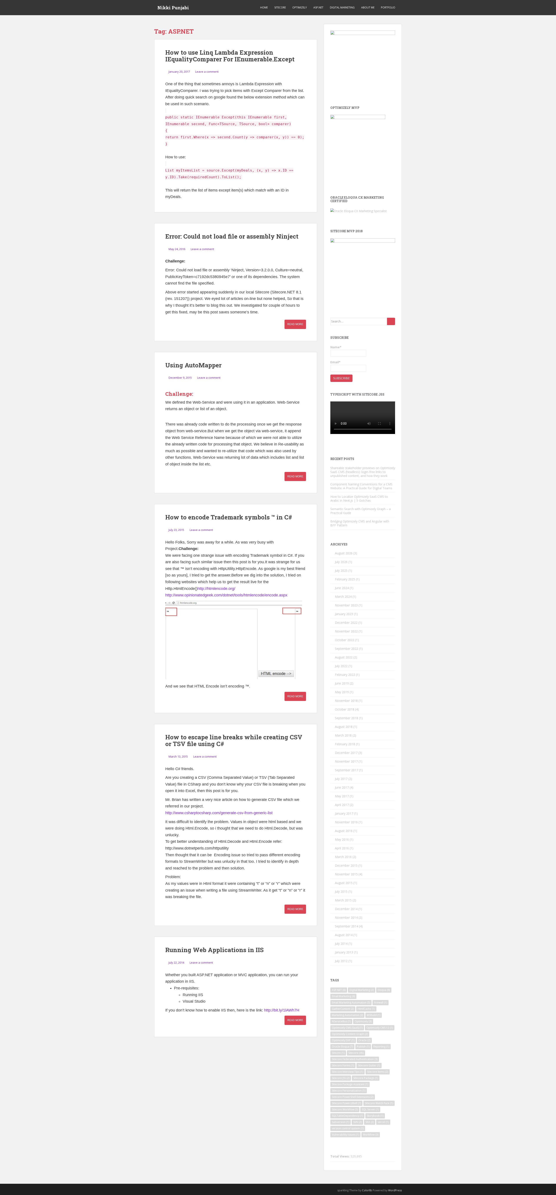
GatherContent (343, 1009)
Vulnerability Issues (345, 1134)
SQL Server (370, 1109)
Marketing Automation (347, 1015)
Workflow (370, 1134)
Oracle (364, 1040)
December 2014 (346, 909)
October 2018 (344, 709)
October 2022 (344, 640)
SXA (370, 1122)
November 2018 (346, 701)
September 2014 (346, 926)
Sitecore (280, 7)
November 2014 (346, 917)
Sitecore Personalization (348, 1090)
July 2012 (341, 961)
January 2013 (344, 952)
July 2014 (341, 943)
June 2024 (342, 588)
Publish (363, 1046)
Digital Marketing (342, 7)
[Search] (391, 321)
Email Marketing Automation (351, 1002)
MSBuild (373, 1015)
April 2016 (342, 848)
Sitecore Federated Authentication (354, 1059)
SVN (357, 1122)
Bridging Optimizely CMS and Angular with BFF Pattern (359, 523)
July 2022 (341, 666)
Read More (295, 324)
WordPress (395, 1190)
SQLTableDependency (347, 1116)
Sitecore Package (365, 1078)
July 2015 (341, 891)
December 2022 (346, 622)
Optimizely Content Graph (350, 1034)
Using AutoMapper (193, 365)
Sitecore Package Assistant (350, 1084)
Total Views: (340, 1156)
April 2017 (342, 805)
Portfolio (388, 7)
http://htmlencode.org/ (216, 588)
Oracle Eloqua (342, 1046)
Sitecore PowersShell (346, 1103)
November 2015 (346, 874)
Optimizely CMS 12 (379, 1028)
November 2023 (346, 605)
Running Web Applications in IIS (214, 950)
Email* (335, 362)
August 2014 (343, 935)
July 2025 (341, 570)
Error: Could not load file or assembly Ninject (231, 236)
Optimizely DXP (343, 1040)
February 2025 (345, 579)
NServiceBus (341, 1021)
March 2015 (343, 900)
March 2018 (343, 735)
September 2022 (346, 649)
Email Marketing (343, 996)
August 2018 (343, 727)
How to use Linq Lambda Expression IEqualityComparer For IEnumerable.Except (230, 55)
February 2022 (345, 675)
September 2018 (346, 718)
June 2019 (342, 683)
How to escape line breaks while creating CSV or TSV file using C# (233, 740)
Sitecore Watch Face (379, 1103)
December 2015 (346, 865)
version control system (348, 1128)
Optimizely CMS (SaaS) (347, 1028)
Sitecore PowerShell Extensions (352, 1097)
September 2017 (346, 770)
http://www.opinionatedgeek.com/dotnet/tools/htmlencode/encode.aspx (226, 595)
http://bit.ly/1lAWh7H (281, 1010)
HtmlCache (366, 1009)
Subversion (340, 1122)
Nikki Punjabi (173, 7)
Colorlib (367, 1190)
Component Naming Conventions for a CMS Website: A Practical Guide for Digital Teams (361, 486)
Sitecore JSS (340, 1078)
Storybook (375, 1116)
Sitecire (338, 1053)
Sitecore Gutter (369, 1065)
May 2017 (342, 796)
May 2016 (342, 839)
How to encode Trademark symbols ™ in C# (228, 517)
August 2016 (343, 831)
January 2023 (344, 614)
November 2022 (346, 631)
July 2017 (341, 779)
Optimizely (299, 7)
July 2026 (341, 562)
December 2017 (346, 753)
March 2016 (343, 857)
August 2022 (343, 657)
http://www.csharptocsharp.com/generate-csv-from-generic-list (219, 813)
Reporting (381, 1046)
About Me (367, 7)
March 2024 (343, 596)
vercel (383, 1122)
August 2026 (343, 553)
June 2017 (342, 787)
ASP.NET (318, 7)
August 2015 (343, 883)
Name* (335, 347)
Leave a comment (206, 72)
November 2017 (346, 761)
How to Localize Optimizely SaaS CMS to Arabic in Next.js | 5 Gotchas (359, 498)
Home (264, 7)
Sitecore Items (377, 1072)
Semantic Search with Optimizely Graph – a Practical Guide (360, 511)
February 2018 (345, 744)
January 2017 (344, 813)
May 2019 (342, 692)
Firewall (380, 1002)
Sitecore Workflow (345, 1109)
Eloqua (384, 990)
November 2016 (346, 822)
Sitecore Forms (343, 1065)
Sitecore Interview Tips (347, 1072)
